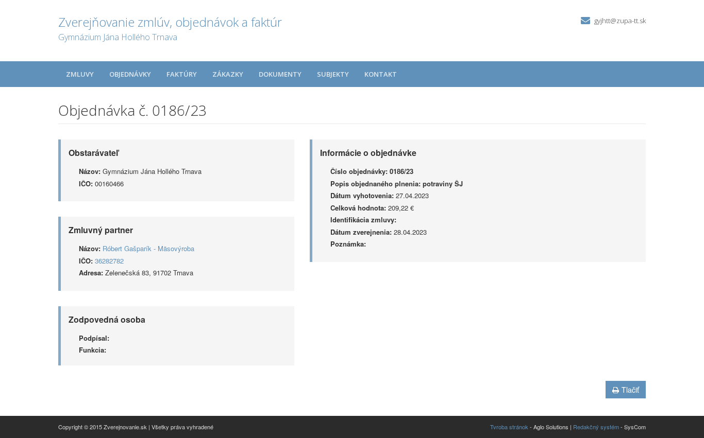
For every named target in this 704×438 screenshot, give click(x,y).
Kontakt (380, 74)
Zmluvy (80, 74)
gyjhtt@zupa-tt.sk (620, 20)
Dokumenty (280, 74)
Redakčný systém (596, 427)
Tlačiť (630, 389)
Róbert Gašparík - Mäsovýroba (148, 248)
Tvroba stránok (509, 427)
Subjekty (333, 74)
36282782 (109, 261)
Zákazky (227, 74)
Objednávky (130, 74)
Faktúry (181, 74)
